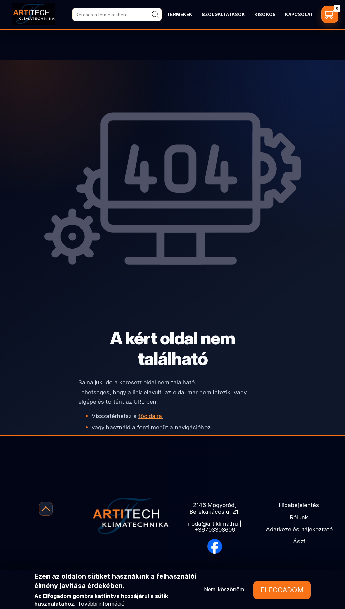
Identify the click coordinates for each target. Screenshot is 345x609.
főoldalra (150, 416)
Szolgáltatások (223, 14)
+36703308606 (214, 529)
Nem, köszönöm (224, 589)
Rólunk (299, 517)
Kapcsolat (299, 14)
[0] (330, 14)
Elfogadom (282, 590)
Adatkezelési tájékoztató (299, 529)
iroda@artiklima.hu (213, 523)
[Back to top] (46, 509)
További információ (101, 603)
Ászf (299, 541)
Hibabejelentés (299, 505)
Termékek (179, 14)
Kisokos (265, 14)
